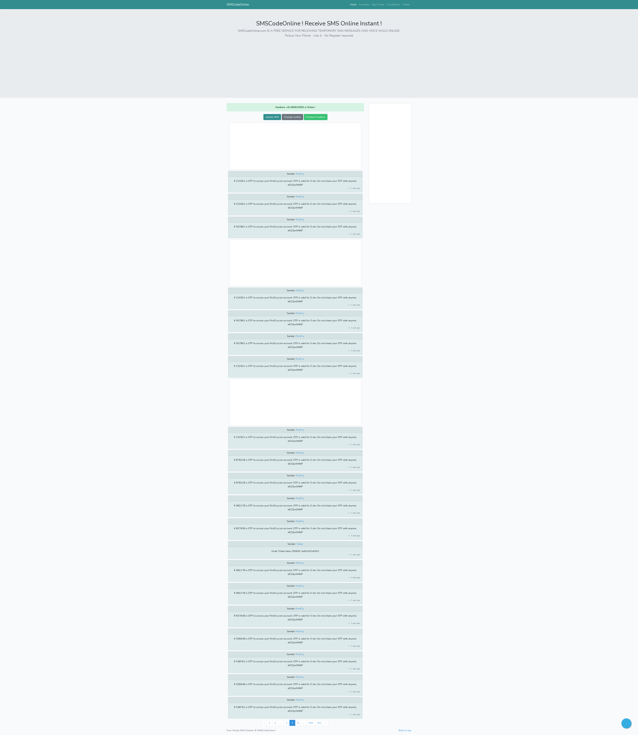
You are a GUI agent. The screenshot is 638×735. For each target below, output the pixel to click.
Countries (364, 4)
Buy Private (378, 4)
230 (311, 723)
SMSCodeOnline (238, 4)
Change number (292, 117)
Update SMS (272, 117)
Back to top (405, 730)
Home (354, 4)
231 (319, 723)
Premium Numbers (315, 117)
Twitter (406, 4)
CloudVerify (393, 4)
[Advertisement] (319, 64)
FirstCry (300, 173)
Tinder (299, 544)
